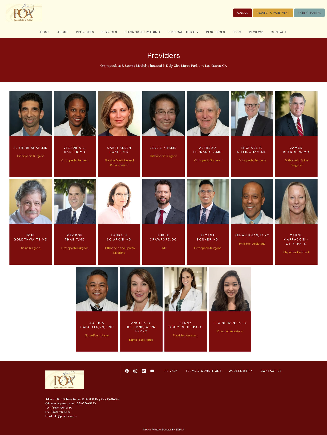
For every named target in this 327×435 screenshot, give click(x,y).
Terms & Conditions (203, 371)
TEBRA (180, 429)
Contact (279, 32)
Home (45, 32)
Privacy (171, 371)
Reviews (256, 32)
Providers (85, 32)
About (63, 32)
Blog (237, 32)
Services (109, 32)
